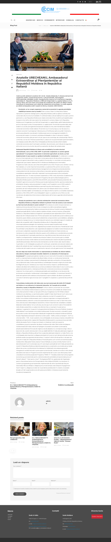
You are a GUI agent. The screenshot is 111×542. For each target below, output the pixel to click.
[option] (20, 433)
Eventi (9, 519)
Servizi (9, 517)
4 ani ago (15, 442)
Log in (90, 1)
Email (33, 480)
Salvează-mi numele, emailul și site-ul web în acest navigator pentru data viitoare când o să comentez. (40, 488)
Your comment (17, 466)
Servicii (40, 20)
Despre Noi (30, 20)
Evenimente (50, 20)
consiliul (70, 20)
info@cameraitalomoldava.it (39, 523)
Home (40, 25)
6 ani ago (24, 90)
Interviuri (60, 20)
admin (20, 90)
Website (53, 480)
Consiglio (10, 516)
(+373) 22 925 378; (68, 523)
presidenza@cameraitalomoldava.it (37, 526)
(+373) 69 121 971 (71, 526)
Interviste (10, 514)
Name (14, 480)
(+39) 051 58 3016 (35, 521)
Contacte (79, 20)
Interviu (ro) (45, 25)
